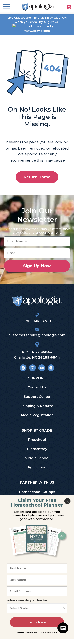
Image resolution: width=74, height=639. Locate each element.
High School (37, 467)
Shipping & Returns (37, 406)
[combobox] (36, 608)
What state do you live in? (27, 600)
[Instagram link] (32, 368)
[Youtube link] (41, 368)
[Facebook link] (23, 368)
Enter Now (37, 622)
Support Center (37, 396)
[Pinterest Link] (51, 368)
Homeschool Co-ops (37, 492)
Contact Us (37, 387)
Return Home (37, 177)
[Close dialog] (67, 501)
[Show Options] (64, 608)
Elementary (37, 449)
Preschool (37, 440)
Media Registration (37, 415)
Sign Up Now (37, 265)
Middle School (37, 458)
